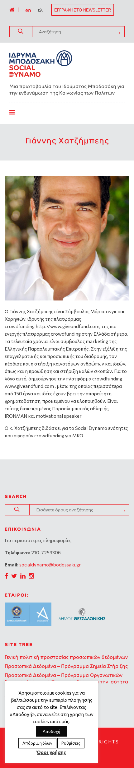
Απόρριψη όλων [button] (37, 743)
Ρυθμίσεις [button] (70, 743)
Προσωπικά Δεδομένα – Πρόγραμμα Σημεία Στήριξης (66, 666)
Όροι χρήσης (51, 752)
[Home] (11, 9)
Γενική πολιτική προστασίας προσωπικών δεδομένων (66, 657)
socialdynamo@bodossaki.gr (50, 564)
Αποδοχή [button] (51, 731)
